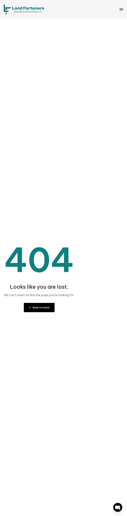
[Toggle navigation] (104, 9)
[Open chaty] (117, 507)
